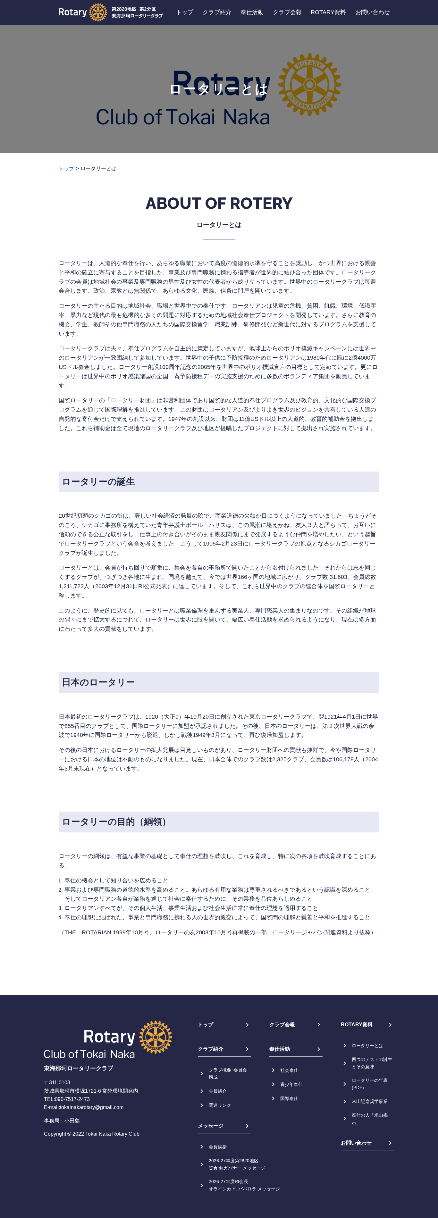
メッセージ (210, 1126)
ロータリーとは (367, 1045)
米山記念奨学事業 (370, 1101)
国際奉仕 (289, 1098)
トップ (184, 12)
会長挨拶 (218, 1146)
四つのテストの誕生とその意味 (372, 1063)
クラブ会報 (287, 12)
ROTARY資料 (328, 12)
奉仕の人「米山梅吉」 (370, 1119)
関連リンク (220, 1105)
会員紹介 (218, 1091)
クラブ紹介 (217, 12)
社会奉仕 (289, 1070)
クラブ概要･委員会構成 (228, 1073)
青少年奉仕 (291, 1084)
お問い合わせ (372, 12)
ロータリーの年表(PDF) (370, 1084)
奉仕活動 (252, 12)
